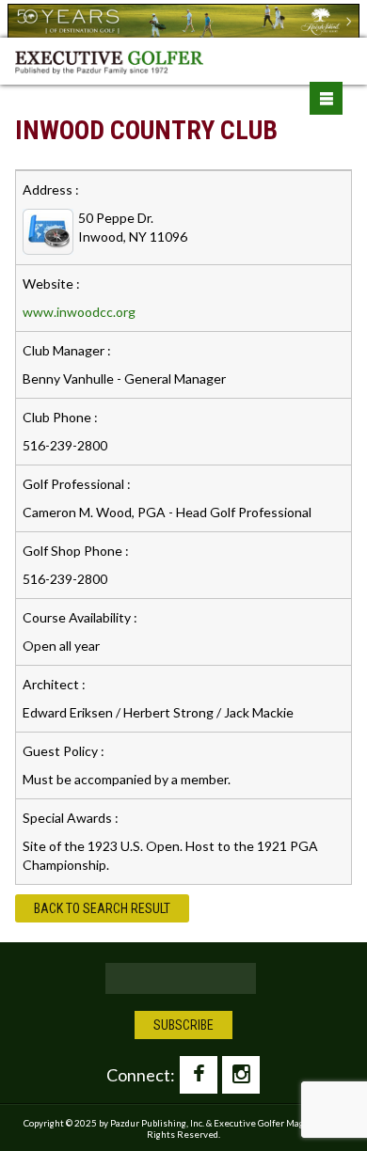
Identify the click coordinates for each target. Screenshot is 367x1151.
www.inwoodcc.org (79, 312)
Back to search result (102, 908)
